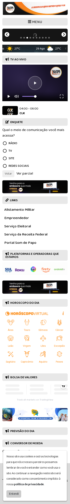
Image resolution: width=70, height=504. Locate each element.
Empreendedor (16, 218)
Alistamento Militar (19, 210)
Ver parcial (24, 173)
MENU (36, 22)
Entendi (14, 493)
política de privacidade (29, 484)
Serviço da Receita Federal (25, 234)
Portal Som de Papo (20, 243)
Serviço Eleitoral (17, 226)
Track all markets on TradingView (35, 400)
